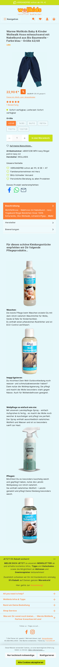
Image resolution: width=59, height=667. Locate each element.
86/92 (33, 124)
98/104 (43, 124)
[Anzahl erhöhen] (25, 138)
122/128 (24, 129)
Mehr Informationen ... (36, 650)
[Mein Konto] (47, 19)
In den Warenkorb (41, 138)
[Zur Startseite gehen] (29, 11)
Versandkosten (47, 638)
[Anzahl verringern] (9, 138)
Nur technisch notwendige (20, 655)
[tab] (29, 211)
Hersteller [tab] (10, 222)
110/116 (12, 129)
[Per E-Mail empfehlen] (23, 190)
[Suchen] (33, 19)
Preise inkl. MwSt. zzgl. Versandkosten (20, 97)
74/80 (22, 124)
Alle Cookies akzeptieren (30, 662)
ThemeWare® (50, 641)
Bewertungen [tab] (12, 229)
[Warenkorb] (54, 19)
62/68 (11, 123)
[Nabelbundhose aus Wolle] (29, 69)
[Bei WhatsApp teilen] (16, 190)
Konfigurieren (47, 655)
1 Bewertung (12, 105)
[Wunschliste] (40, 19)
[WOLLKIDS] (29, 45)
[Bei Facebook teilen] (9, 190)
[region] (29, 69)
